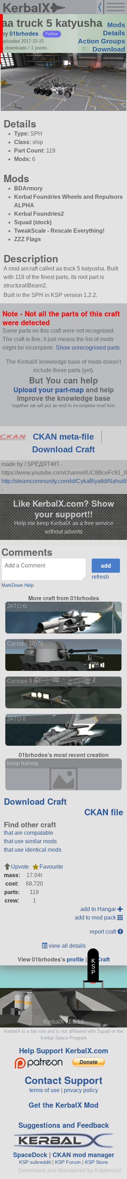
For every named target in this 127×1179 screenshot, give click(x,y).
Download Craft (63, 449)
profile (75, 959)
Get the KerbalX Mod (63, 1105)
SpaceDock (30, 1154)
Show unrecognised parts (88, 348)
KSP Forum (68, 1162)
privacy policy (81, 1090)
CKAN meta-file (63, 436)
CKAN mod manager (83, 1154)
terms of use (44, 1090)
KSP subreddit (35, 1162)
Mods (116, 25)
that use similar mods (30, 841)
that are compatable (28, 833)
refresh (100, 577)
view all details (66, 946)
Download (108, 49)
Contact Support (63, 1080)
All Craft (99, 959)
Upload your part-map (48, 389)
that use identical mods (32, 850)
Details (114, 33)
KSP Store (96, 1162)
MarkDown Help (17, 585)
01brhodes (24, 33)
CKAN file (103, 812)
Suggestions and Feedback (63, 1125)
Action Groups (101, 41)
